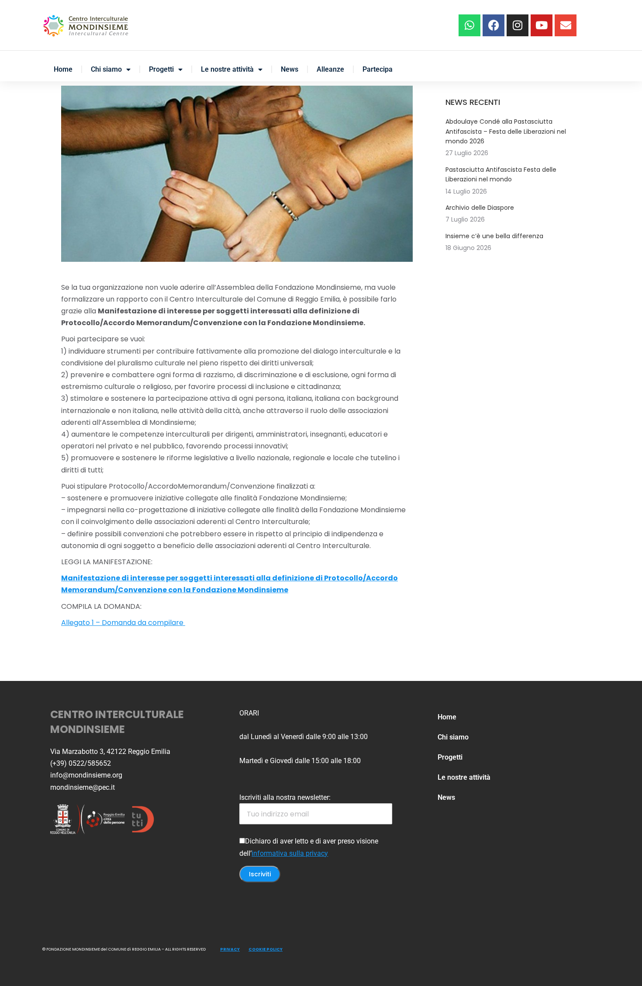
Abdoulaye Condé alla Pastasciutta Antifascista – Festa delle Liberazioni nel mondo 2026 (505, 131)
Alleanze (330, 69)
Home (63, 69)
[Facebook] (493, 25)
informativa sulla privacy (290, 853)
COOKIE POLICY (266, 949)
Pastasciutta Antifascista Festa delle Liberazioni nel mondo (500, 174)
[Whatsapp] (469, 25)
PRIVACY (230, 949)
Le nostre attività (227, 69)
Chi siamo (106, 69)
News (289, 69)
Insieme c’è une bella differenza (494, 236)
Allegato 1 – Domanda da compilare (123, 623)
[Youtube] (541, 25)
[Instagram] (517, 25)
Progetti (161, 69)
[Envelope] (565, 25)
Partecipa (377, 69)
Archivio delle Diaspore (479, 207)
